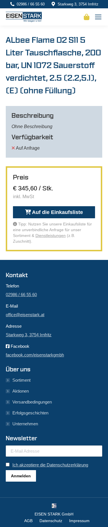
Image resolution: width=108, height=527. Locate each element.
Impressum (79, 520)
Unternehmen (25, 423)
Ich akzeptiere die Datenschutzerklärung (50, 464)
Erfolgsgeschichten (30, 412)
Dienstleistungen (50, 235)
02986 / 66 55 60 (31, 4)
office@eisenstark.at (25, 314)
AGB (28, 520)
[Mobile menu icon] (98, 17)
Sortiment (21, 380)
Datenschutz (50, 520)
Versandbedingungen (32, 401)
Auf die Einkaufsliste (57, 212)
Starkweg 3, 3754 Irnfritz (78, 4)
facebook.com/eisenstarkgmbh (35, 354)
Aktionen (20, 391)
